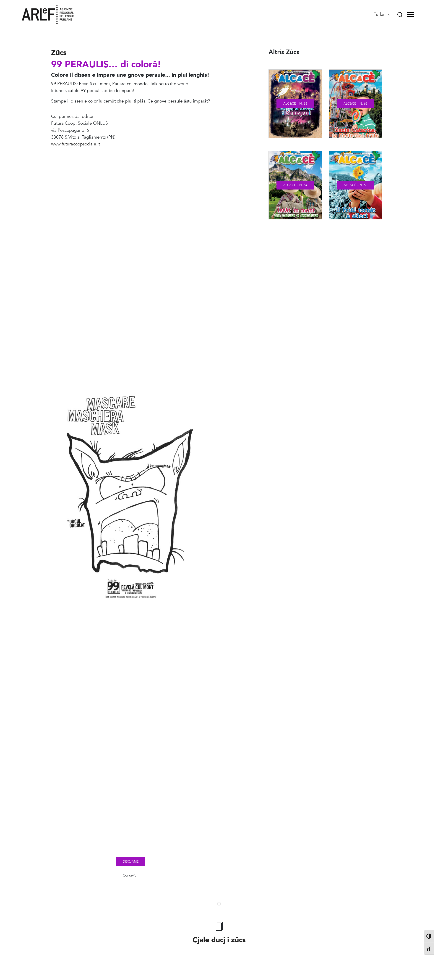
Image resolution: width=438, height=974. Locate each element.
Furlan (380, 14)
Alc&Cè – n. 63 (356, 185)
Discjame (130, 861)
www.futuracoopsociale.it (75, 144)
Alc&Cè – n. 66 (295, 103)
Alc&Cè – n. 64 (295, 185)
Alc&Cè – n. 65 (356, 103)
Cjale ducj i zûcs (219, 940)
